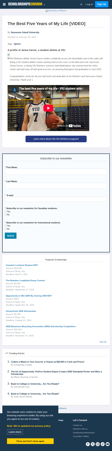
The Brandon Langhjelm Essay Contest (25, 280)
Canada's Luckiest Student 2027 (22, 265)
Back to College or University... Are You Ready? (35, 384)
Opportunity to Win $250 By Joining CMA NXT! (29, 296)
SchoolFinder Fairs (22, 387)
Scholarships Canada (23, 365)
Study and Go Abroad (23, 397)
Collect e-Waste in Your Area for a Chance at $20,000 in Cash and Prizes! (47, 362)
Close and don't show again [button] (30, 441)
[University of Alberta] (56, 11)
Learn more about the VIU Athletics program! (56, 138)
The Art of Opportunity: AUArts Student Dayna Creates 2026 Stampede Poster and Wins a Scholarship (56, 372)
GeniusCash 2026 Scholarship (21, 311)
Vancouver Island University (25, 32)
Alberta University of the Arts (26, 377)
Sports (17, 44)
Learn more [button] (15, 432)
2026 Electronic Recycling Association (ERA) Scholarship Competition (41, 326)
